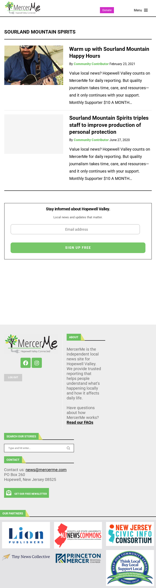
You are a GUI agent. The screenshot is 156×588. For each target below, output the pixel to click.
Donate (107, 10)
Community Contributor (91, 64)
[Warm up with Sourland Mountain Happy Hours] (33, 65)
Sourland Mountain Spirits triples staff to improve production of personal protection (108, 125)
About (73, 337)
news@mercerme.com (46, 469)
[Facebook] (26, 363)
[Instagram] (37, 363)
